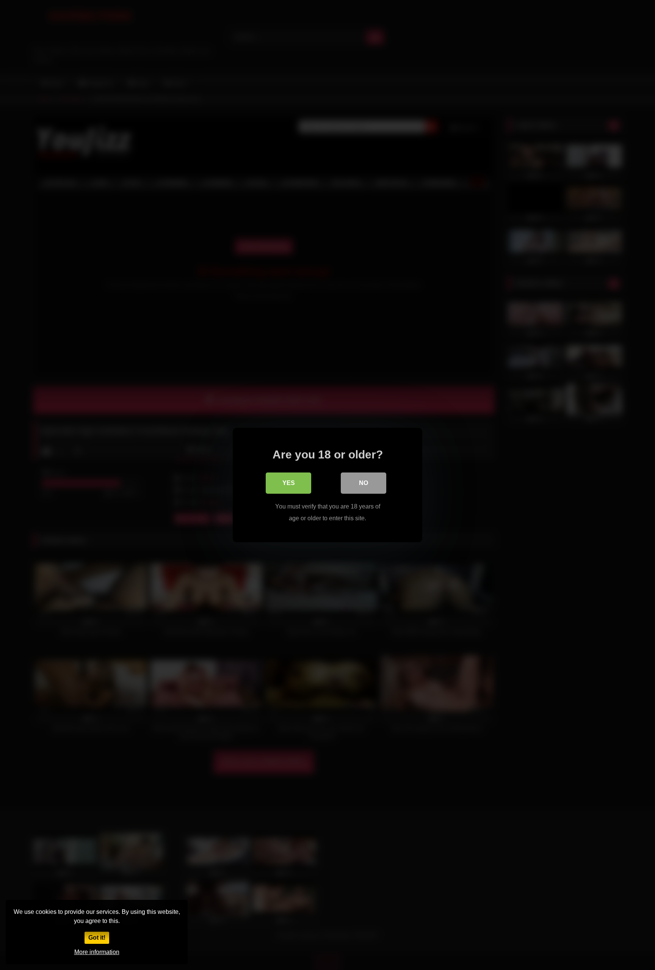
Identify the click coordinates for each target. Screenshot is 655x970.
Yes (288, 483)
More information (96, 952)
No (363, 483)
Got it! (96, 937)
